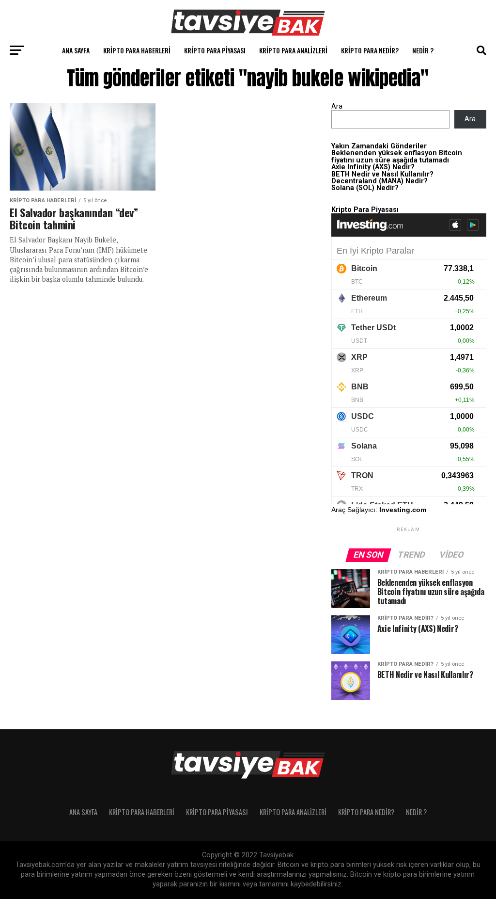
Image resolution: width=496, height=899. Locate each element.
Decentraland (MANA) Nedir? (379, 181)
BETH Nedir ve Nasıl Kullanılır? (382, 174)
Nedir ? (423, 50)
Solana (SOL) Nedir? (365, 188)
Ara (336, 106)
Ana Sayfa (76, 50)
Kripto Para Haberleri (136, 50)
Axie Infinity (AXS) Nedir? (373, 167)
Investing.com (402, 510)
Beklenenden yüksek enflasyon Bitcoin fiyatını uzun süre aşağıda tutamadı (396, 156)
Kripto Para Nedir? (370, 50)
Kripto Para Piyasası (215, 50)
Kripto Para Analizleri (293, 50)
